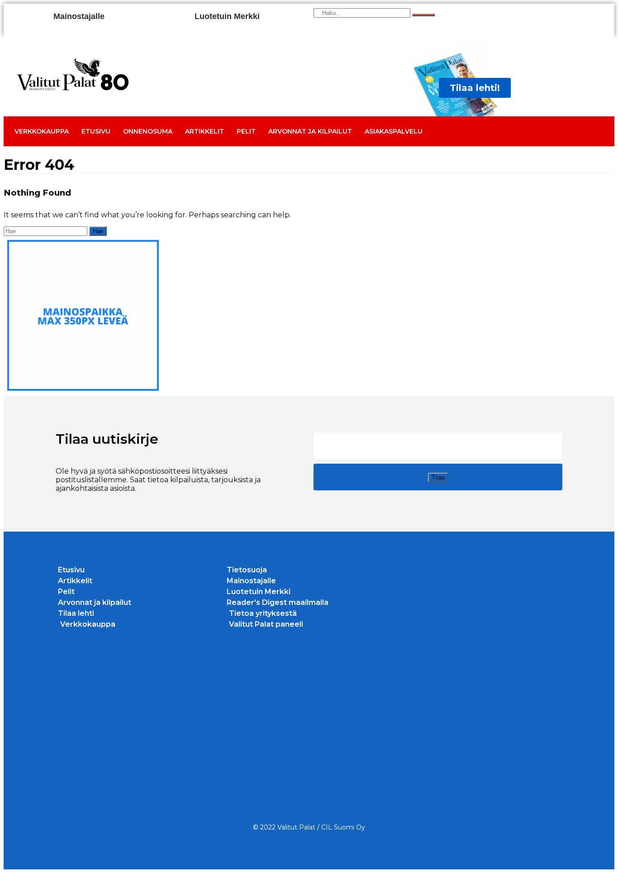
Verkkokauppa (41, 131)
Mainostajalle (79, 16)
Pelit (246, 131)
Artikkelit (204, 131)
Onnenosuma (147, 131)
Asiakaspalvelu (394, 131)
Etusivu (95, 131)
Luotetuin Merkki (227, 16)
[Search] (423, 15)
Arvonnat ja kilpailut (310, 131)
